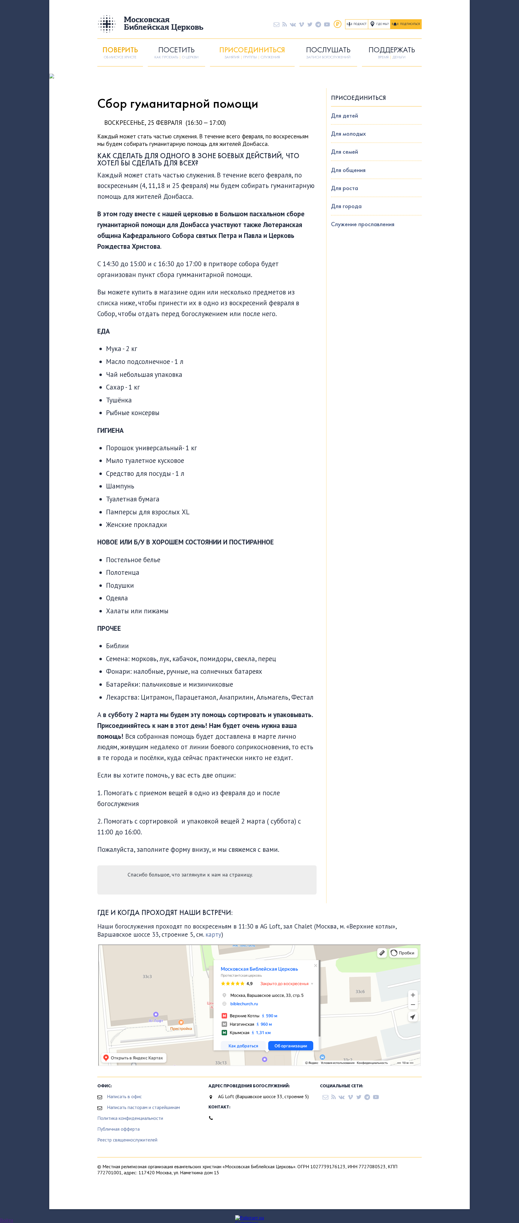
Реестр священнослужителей (127, 1140)
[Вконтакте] (293, 24)
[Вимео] (301, 24)
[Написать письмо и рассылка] (276, 24)
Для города (346, 206)
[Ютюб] (327, 24)
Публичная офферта (118, 1129)
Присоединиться (358, 98)
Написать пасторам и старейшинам (143, 1107)
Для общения (348, 170)
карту (213, 934)
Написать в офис (124, 1096)
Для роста (344, 188)
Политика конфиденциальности (130, 1118)
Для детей (344, 115)
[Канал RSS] (284, 24)
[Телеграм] (318, 24)
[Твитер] (310, 24)
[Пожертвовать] (337, 24)
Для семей (344, 152)
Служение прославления (362, 224)
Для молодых (348, 133)
